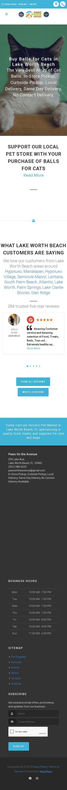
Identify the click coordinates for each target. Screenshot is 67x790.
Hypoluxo (13, 271)
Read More (33, 175)
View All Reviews (33, 381)
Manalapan (33, 271)
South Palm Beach (20, 282)
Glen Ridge (40, 292)
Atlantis (46, 282)
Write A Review (33, 392)
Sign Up (18, 746)
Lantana (55, 276)
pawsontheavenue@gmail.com (26, 470)
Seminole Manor (31, 276)
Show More (33, 348)
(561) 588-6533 (17, 466)
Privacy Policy (39, 766)
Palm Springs (29, 287)
